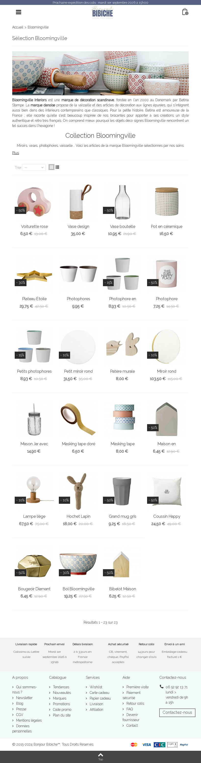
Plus (15, 153)
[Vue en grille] (51, 167)
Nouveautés (61, 693)
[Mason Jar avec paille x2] (34, 419)
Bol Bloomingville (78, 589)
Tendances (60, 687)
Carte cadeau (99, 693)
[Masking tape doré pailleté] (78, 419)
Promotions (61, 704)
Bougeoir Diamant (34, 589)
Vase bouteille (122, 226)
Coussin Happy (166, 516)
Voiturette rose (34, 226)
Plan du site (61, 715)
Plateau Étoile (34, 298)
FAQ (129, 709)
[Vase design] (78, 201)
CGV (19, 715)
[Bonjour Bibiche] (102, 12)
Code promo (61, 710)
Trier (18, 168)
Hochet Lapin (78, 516)
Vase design (78, 226)
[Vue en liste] (57, 167)
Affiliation (96, 710)
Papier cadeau (100, 698)
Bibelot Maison (122, 589)
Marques (59, 698)
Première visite (137, 687)
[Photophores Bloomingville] (78, 274)
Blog (19, 703)
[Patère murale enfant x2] (122, 346)
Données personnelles (22, 728)
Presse (20, 709)
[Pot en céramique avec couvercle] (166, 201)
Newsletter (24, 698)
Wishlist (95, 687)
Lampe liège (34, 516)
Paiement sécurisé (131, 695)
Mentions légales (28, 720)
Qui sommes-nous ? (24, 689)
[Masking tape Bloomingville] (122, 419)
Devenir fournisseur (131, 717)
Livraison (96, 704)
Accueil (17, 27)
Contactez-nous (177, 712)
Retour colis (135, 703)
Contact (132, 725)
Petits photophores (34, 371)
